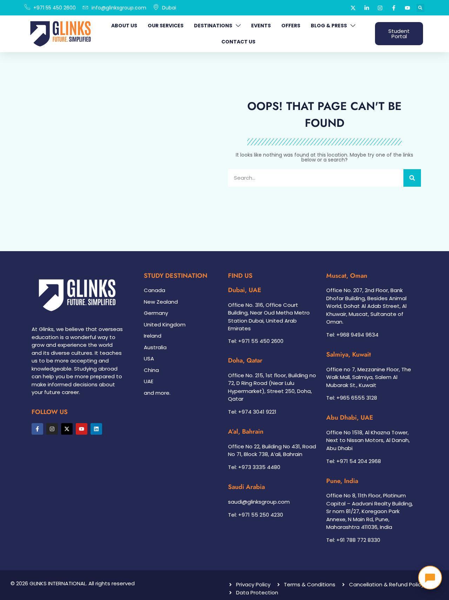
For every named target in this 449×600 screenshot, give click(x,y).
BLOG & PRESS (329, 25)
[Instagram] (52, 429)
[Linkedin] (96, 429)
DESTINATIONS (213, 25)
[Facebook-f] (37, 429)
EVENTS (261, 25)
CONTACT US (238, 41)
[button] (420, 8)
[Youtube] (81, 429)
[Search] (412, 178)
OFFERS (290, 25)
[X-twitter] (67, 429)
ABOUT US (124, 25)
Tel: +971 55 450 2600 (255, 341)
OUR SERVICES (165, 25)
